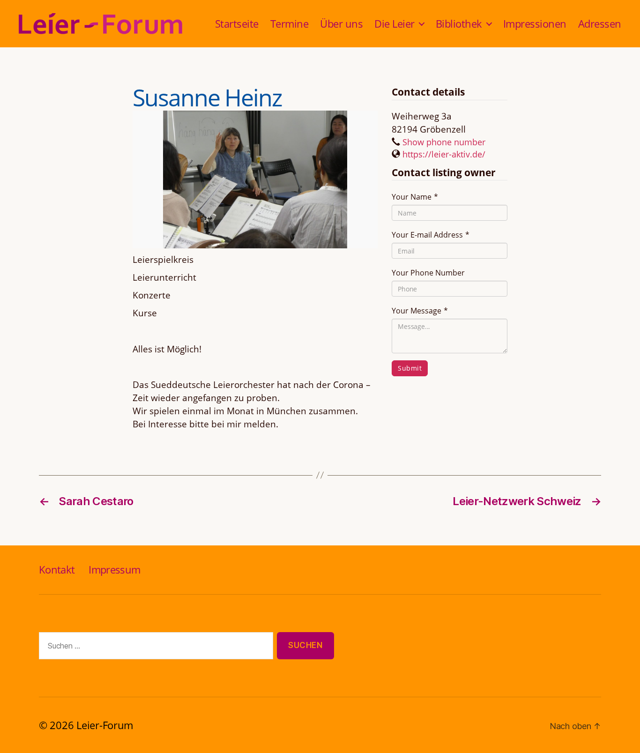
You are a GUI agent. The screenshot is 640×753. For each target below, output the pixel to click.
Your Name (415, 197)
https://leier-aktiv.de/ (443, 154)
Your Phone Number (428, 273)
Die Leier (394, 23)
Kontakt (56, 569)
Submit (410, 368)
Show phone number (443, 142)
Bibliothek (459, 23)
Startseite (237, 23)
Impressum (114, 569)
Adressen (599, 23)
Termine (289, 23)
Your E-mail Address (430, 235)
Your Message (420, 311)
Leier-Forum (104, 725)
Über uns (341, 23)
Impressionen (534, 23)
